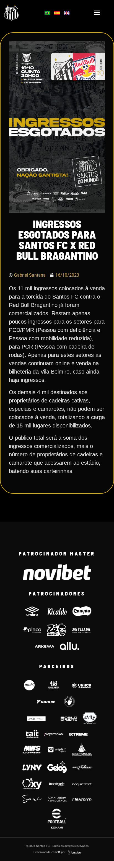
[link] (19, 12)
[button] (97, 12)
